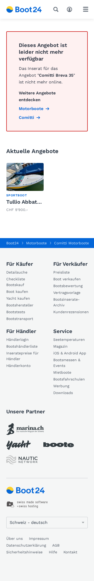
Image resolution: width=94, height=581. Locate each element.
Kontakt (70, 552)
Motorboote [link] (31, 108)
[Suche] (57, 9)
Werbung (61, 386)
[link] (25, 188)
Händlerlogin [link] (17, 339)
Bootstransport (19, 319)
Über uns (14, 538)
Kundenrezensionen (70, 312)
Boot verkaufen (67, 279)
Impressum (39, 538)
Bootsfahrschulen (69, 379)
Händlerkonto (18, 366)
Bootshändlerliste (22, 346)
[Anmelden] (71, 9)
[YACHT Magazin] (18, 445)
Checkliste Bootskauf (15, 282)
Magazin (60, 346)
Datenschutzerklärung (26, 545)
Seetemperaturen (69, 339)
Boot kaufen (17, 291)
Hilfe (53, 552)
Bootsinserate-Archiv (66, 302)
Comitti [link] (26, 117)
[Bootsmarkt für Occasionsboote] (24, 9)
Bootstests (15, 312)
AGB (56, 545)
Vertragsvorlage (66, 292)
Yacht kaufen (18, 298)
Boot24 (12, 243)
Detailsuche (16, 272)
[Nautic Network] (22, 460)
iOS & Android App (69, 353)
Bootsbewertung (68, 286)
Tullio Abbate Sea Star (34, 202)
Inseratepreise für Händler (22, 356)
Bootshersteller (19, 305)
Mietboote (62, 372)
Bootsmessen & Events (66, 363)
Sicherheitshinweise (24, 552)
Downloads (63, 393)
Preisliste (61, 272)
